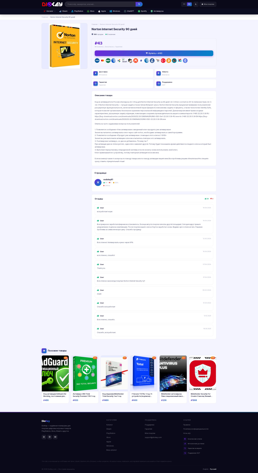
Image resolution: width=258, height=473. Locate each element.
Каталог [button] (50, 11)
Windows (116, 11)
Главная (45, 17)
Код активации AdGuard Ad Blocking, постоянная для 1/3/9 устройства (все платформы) (54, 397)
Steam (64, 11)
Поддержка (149, 425)
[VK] (44, 437)
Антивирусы (159, 11)
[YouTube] (55, 437)
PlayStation (78, 11)
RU (189, 4)
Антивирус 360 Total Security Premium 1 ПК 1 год (84, 395)
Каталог (109, 425)
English (205, 469)
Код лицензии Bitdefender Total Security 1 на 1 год (113, 395)
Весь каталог (111, 450)
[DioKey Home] (52, 4)
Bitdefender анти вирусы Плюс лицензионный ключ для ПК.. (172, 396)
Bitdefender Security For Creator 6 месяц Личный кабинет (201, 396)
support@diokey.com (153, 437)
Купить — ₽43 (155, 53)
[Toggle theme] (195, 4)
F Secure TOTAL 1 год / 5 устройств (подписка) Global (142, 396)
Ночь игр (187, 433)
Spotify (144, 11)
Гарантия (148, 429)
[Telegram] (49, 437)
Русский (213, 469)
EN (184, 4)
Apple (103, 11)
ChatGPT (130, 11)
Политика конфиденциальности (195, 429)
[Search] (139, 4)
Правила (186, 425)
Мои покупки (150, 433)
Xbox (92, 11)
